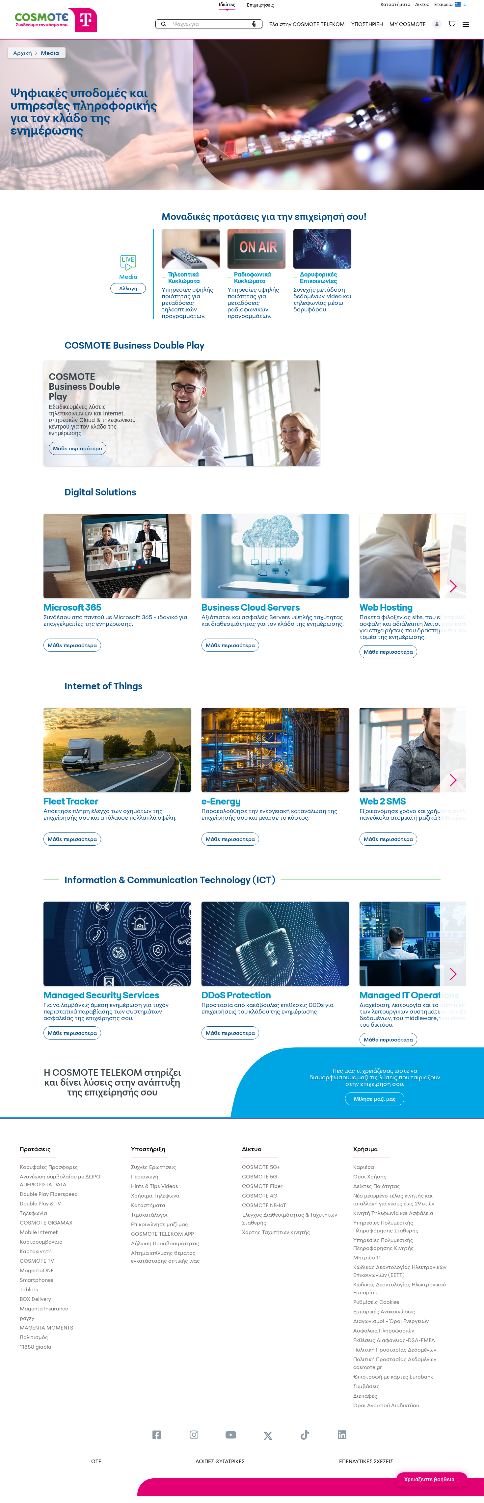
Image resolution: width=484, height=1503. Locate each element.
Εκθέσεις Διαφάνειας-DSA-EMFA (394, 1340)
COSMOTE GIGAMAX (46, 1222)
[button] (437, 24)
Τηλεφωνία (33, 1213)
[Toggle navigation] (464, 24)
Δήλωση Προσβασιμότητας (165, 1243)
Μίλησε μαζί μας (375, 1098)
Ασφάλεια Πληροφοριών (383, 1330)
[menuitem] (156, 1435)
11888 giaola (35, 1346)
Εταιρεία (443, 4)
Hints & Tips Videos (154, 1186)
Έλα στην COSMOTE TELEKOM (307, 24)
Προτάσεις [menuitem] (35, 1148)
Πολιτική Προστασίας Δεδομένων (394, 1349)
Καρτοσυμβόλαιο (41, 1241)
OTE (96, 1461)
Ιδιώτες (227, 4)
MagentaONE (37, 1270)
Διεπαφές (365, 1395)
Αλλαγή (128, 288)
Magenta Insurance (44, 1308)
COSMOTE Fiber (262, 1186)
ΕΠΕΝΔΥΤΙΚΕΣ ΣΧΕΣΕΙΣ (366, 1461)
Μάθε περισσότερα (77, 448)
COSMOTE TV (37, 1260)
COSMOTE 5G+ (261, 1167)
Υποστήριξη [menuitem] (148, 1148)
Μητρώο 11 (367, 1257)
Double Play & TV (40, 1203)
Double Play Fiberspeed (49, 1194)
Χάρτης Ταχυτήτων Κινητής (276, 1232)
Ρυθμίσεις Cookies (376, 1302)
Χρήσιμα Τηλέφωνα (155, 1195)
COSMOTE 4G (259, 1195)
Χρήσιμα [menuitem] (365, 1148)
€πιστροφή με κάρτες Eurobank (393, 1376)
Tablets (29, 1289)
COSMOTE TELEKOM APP (162, 1233)
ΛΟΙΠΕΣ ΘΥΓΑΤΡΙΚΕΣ (220, 1461)
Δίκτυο (422, 4)
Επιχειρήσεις (260, 5)
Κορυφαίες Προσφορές (49, 1167)
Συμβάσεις (366, 1386)
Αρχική (22, 52)
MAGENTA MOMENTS (46, 1327)
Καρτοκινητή (36, 1251)
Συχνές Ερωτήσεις (153, 1167)
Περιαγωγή (144, 1176)
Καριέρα (363, 1167)
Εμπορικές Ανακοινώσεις (384, 1311)
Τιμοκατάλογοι (149, 1214)
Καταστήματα (396, 4)
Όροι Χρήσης (370, 1176)
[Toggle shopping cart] (455, 23)
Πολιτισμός (34, 1337)
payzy (27, 1318)
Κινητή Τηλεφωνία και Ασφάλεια (393, 1213)
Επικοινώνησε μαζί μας (159, 1224)
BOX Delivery (35, 1299)
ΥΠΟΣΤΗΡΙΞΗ (367, 24)
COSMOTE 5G (259, 1176)
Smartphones (36, 1280)
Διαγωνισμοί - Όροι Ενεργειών (391, 1321)
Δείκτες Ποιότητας (376, 1186)
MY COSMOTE (408, 24)
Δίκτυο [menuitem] (251, 1148)
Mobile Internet (39, 1232)
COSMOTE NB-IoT (264, 1205)
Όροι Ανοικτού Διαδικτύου (386, 1405)
